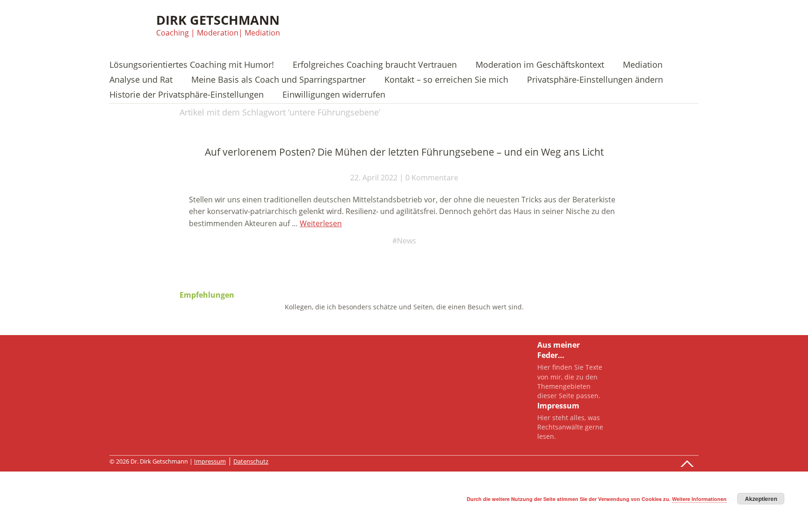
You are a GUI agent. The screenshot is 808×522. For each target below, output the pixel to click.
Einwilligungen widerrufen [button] (333, 95)
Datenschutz (250, 461)
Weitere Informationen (699, 498)
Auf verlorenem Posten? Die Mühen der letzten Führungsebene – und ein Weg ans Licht (404, 151)
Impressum (210, 461)
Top (689, 461)
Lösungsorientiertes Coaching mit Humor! (191, 65)
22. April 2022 (373, 177)
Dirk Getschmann (218, 20)
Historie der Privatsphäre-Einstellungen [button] (186, 95)
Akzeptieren (761, 498)
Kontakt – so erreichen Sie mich (446, 80)
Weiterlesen (321, 223)
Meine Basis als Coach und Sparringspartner (278, 80)
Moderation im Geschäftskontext (540, 65)
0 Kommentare (431, 177)
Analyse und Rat (141, 80)
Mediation (643, 65)
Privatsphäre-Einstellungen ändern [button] (595, 80)
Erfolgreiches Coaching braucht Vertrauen (375, 65)
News (406, 241)
